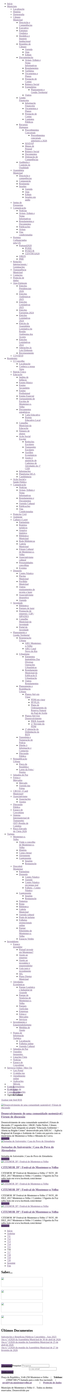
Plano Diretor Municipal (25, 977)
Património (24, 522)
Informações (25, 471)
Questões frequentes (18, 1053)
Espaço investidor (17, 945)
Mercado (23, 783)
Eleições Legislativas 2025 (24, 305)
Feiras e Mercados (17, 779)
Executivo (24, 28)
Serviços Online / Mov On (19, 1068)
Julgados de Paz (20, 775)
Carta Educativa (32, 415)
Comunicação (19, 208)
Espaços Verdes (26, 939)
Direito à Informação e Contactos (25, 748)
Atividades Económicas (19, 983)
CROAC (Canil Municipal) (20, 792)
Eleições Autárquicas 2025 (24, 297)
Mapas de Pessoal (29, 147)
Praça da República (24, 765)
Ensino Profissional (24, 392)
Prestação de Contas (31, 80)
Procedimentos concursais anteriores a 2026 (39, 138)
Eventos (23, 568)
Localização (18, 9)
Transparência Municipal (19, 271)
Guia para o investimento (25, 969)
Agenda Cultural (27, 503)
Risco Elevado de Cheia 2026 (20, 830)
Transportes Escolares (30, 448)
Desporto (17, 570)
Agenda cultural (26, 914)
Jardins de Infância (23, 378)
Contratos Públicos (29, 120)
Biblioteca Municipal (24, 537)
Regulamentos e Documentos (26, 222)
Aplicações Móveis (18, 1082)
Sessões (22, 186)
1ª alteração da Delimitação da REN (32, 732)
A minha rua (19, 1073)
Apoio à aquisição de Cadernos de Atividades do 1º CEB (33, 463)
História (17, 11)
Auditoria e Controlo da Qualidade (24, 165)
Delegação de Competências (31, 158)
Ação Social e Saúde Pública (19, 480)
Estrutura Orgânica (23, 31)
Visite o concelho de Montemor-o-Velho (27, 845)
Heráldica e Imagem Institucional (25, 39)
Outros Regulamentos (31, 682)
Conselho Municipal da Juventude (25, 622)
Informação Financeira (30, 104)
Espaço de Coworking (18, 811)
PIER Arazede (38, 721)
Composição (25, 181)
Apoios (22, 801)
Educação (17, 374)
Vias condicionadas (25, 233)
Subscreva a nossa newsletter (14, 1368)
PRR (21, 259)
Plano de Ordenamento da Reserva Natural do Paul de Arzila (39, 709)
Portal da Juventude (24, 628)
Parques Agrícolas (23, 1007)
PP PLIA (35, 702)
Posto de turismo (27, 917)
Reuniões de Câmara (25, 45)
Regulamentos (31, 68)
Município (12, 6)
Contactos (17, 275)
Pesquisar (6, 1366)
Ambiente (17, 517)
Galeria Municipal (24, 545)
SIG (21, 973)
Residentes (12, 358)
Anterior (11, 1233)
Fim (9, 1265)
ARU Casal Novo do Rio (31, 650)
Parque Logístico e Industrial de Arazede (27, 990)
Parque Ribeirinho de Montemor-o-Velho (25, 932)
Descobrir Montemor (18, 867)
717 (9, 1252)
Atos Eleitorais (20, 283)
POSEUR (29, 251)
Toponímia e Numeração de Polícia (26, 740)
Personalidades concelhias (26, 564)
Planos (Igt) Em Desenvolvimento (33, 717)
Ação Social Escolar (25, 437)
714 (9, 1244)
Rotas (21, 904)
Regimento (24, 183)
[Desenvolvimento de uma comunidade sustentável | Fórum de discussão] (32, 1107)
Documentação (26, 57)
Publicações (24, 226)
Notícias (23, 210)
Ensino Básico (26, 382)
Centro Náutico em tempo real (32, 883)
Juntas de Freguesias (18, 203)
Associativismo (20, 796)
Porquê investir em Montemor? (26, 950)
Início (10, 3)
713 (9, 1241)
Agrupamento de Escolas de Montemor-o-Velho (27, 402)
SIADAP (29, 143)
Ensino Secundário (24, 386)
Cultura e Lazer (20, 519)
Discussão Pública (24, 754)
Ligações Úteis (20, 1057)
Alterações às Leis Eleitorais (25, 349)
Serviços (23, 1019)
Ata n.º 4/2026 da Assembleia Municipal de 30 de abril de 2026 (31, 1339)
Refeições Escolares (29, 443)
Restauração (30, 863)
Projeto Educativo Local (32, 418)
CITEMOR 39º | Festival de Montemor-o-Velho (29, 1167)
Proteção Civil (19, 514)
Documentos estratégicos (25, 410)
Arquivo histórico (23, 531)
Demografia (18, 14)
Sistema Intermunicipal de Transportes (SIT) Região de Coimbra (21, 820)
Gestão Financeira (24, 99)
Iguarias (28, 861)
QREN (22, 256)
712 (9, 1239)
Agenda (28, 49)
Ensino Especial (26, 396)
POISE (28, 248)
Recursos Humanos (23, 126)
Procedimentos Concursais (32, 131)
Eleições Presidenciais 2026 (25, 288)
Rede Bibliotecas (27, 541)
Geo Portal (18, 1070)
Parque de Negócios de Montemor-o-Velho (25, 999)
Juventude (18, 603)
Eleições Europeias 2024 (26, 311)
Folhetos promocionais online (25, 923)
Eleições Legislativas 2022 (24, 342)
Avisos (22, 229)
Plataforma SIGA (27, 474)
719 (9, 1257)
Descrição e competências (25, 177)
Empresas (23, 1011)
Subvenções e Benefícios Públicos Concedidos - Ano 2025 (28, 1337)
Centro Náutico (26, 573)
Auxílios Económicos (31, 453)
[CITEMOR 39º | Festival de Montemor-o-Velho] (25, 1161)
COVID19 (18, 355)
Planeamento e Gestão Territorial (39, 91)
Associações (25, 799)
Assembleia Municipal (18, 171)
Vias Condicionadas (26, 510)
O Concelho (19, 361)
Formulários (30, 87)
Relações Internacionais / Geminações (20, 264)
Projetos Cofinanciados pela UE (20, 240)
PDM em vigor (38, 699)
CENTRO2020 (32, 253)
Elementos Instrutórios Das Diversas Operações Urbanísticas (32, 662)
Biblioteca (24, 605)
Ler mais (5, 1138)
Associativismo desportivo (26, 596)
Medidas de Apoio (24, 1028)
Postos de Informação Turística (18, 1035)
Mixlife (33, 1390)
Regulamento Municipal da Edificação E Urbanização (31, 674)
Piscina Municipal (24, 577)
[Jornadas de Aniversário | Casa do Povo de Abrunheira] (28, 1141)
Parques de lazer (26, 608)
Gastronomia (25, 858)
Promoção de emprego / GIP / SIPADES (26, 614)
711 (9, 1236)
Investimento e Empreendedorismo (22, 1023)
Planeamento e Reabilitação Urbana (26, 689)
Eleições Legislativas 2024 (24, 318)
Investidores (12, 941)
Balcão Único (19, 372)
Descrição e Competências (25, 23)
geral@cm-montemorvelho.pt (17, 1382)
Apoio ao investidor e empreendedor (25, 963)
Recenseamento (26, 353)
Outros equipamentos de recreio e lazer (27, 589)
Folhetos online (26, 1043)
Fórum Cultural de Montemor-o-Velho (26, 552)
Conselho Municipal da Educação (25, 425)
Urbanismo (24, 654)
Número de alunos (24, 432)
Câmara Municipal (18, 18)
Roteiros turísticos (23, 526)
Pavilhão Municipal (24, 582)
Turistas (10, 834)
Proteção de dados (52, 1382)
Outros (28, 95)
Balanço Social (32, 84)
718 (9, 1255)
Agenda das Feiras (24, 787)
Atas (27, 52)
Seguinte (11, 1263)
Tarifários (29, 71)
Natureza (23, 901)
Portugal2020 (25, 245)
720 (9, 1260)
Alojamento (24, 855)
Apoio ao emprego (23, 956)
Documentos (31, 154)
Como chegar (25, 853)
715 (9, 1247)
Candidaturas (25, 476)
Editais (28, 54)
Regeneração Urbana (25, 639)
